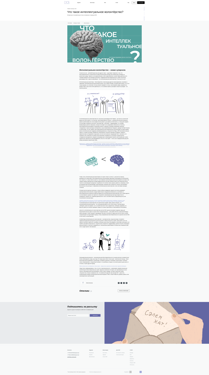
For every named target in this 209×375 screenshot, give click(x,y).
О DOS (117, 2)
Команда (131, 352)
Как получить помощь (120, 352)
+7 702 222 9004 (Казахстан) (73, 354)
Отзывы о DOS (132, 362)
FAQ (128, 2)
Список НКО (105, 356)
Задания (78, 2)
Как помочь (105, 352)
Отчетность (132, 364)
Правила (131, 356)
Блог (130, 354)
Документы (132, 358)
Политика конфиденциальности (95, 371)
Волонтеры (92, 2)
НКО (105, 2)
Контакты (131, 360)
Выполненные (91, 356)
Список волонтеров (119, 354)
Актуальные (91, 352)
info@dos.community (71, 357)
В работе (90, 354)
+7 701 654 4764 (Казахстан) (73, 352)
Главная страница (70, 8)
